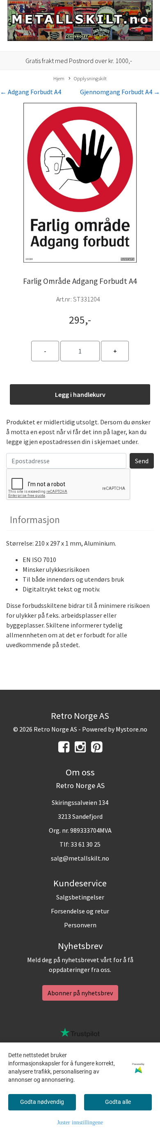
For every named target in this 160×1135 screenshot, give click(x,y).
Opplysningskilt (90, 78)
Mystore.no (131, 729)
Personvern (80, 925)
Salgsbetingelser (80, 897)
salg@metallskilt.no (80, 858)
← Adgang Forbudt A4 (30, 92)
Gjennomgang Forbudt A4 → (120, 92)
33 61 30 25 (86, 844)
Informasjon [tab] (35, 519)
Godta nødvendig (42, 1102)
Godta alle (118, 1102)
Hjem (58, 78)
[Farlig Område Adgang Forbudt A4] (80, 184)
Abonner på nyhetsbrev (80, 993)
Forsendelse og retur (80, 911)
